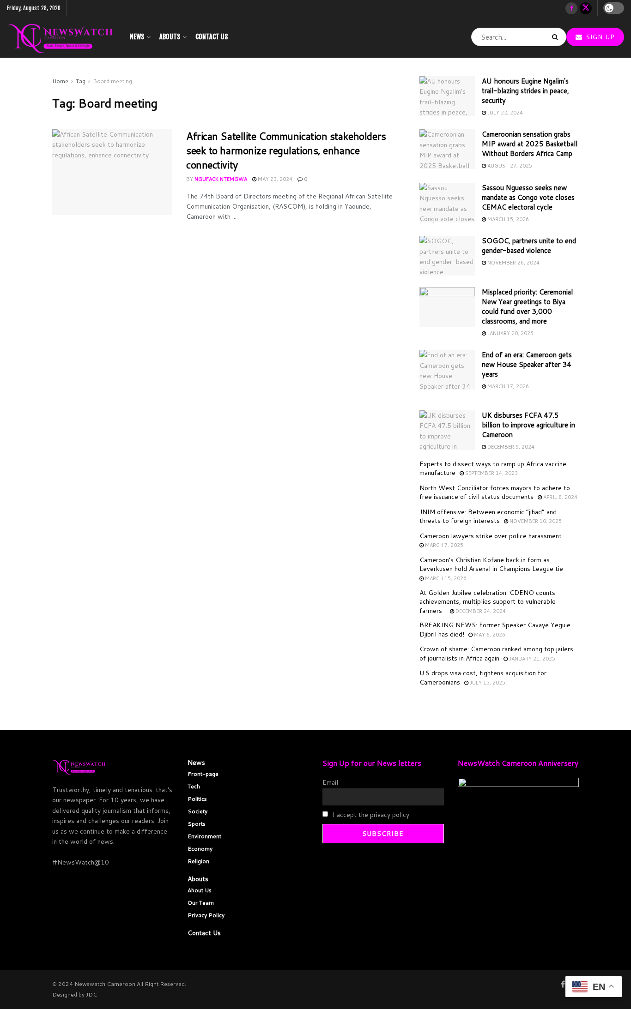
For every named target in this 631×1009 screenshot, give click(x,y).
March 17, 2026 (507, 386)
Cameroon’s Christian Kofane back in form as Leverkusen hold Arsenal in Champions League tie (491, 564)
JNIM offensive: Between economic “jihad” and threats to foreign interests (488, 516)
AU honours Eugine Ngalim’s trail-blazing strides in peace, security (525, 90)
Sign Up (599, 37)
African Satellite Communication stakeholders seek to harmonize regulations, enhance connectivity (286, 150)
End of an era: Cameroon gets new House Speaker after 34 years (527, 364)
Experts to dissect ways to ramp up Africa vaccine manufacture (492, 468)
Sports (197, 824)
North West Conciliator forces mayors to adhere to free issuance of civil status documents (494, 492)
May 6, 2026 (489, 634)
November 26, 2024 (513, 262)
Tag (80, 81)
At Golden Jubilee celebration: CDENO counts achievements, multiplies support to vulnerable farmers (487, 601)
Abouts (169, 37)
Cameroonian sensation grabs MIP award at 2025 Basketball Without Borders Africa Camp (529, 143)
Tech (194, 786)
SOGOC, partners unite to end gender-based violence (529, 245)
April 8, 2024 (559, 497)
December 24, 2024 (480, 611)
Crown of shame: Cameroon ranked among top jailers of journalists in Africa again (496, 653)
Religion (198, 861)
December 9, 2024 (510, 446)
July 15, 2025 (486, 682)
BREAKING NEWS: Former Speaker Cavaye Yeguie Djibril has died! (494, 629)
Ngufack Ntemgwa (220, 179)
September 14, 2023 (491, 473)
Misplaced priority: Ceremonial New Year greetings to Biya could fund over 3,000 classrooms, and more (527, 306)
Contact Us (211, 37)
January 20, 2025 (510, 333)
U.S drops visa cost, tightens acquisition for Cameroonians (482, 677)
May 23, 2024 (274, 179)
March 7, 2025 (443, 545)
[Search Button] (556, 37)
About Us (200, 890)
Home (60, 81)
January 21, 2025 (531, 658)
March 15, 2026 (507, 219)
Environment (204, 836)
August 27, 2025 (509, 165)
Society (197, 811)
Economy (200, 849)
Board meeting (112, 81)
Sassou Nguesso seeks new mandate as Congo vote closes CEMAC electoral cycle (528, 197)
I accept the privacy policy (370, 814)
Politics (197, 799)
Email (330, 782)
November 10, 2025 (535, 521)
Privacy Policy (206, 915)
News (137, 37)
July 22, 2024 (504, 112)
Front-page (203, 774)
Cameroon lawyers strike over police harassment (490, 536)
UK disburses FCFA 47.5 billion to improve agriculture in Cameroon (528, 424)
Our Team (201, 903)
